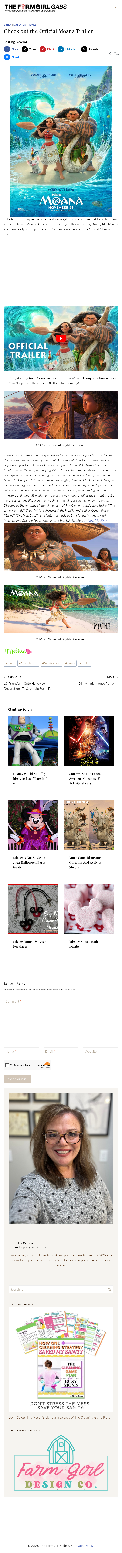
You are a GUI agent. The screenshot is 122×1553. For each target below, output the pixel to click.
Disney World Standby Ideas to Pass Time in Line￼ (32, 778)
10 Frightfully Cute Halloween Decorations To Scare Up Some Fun (28, 683)
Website (91, 1051)
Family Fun (19, 25)
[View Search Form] (116, 8)
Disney (8, 25)
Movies (32, 25)
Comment (13, 1001)
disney (10, 663)
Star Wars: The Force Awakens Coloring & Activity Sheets (85, 778)
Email (50, 1051)
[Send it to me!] (61, 1359)
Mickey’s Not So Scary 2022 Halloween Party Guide (29, 862)
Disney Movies (28, 663)
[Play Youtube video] (61, 338)
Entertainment (51, 663)
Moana (70, 663)
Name (10, 1051)
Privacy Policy (84, 1546)
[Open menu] (110, 7)
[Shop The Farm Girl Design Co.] (61, 1462)
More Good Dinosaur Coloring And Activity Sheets (85, 862)
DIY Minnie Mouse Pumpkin (98, 681)
